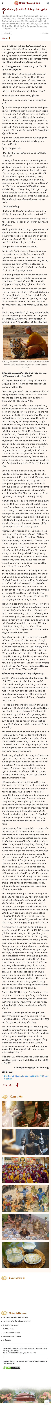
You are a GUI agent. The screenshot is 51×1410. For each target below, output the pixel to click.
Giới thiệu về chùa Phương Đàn (15, 1317)
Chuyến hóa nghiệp (10, 1325)
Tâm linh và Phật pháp (12, 1336)
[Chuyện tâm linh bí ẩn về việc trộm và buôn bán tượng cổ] (25, 1227)
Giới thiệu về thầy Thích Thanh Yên (17, 1321)
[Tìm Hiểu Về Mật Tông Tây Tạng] (25, 1170)
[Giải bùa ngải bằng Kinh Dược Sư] (25, 1114)
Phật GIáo (7, 1340)
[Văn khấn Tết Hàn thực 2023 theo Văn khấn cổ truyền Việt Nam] (25, 1255)
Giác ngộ (7, 33)
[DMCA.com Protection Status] (12, 1368)
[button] (46, 1402)
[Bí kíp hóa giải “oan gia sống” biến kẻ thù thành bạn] (25, 1142)
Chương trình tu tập (11, 1333)
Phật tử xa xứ (8, 1329)
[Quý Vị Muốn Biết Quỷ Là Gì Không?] (25, 1198)
